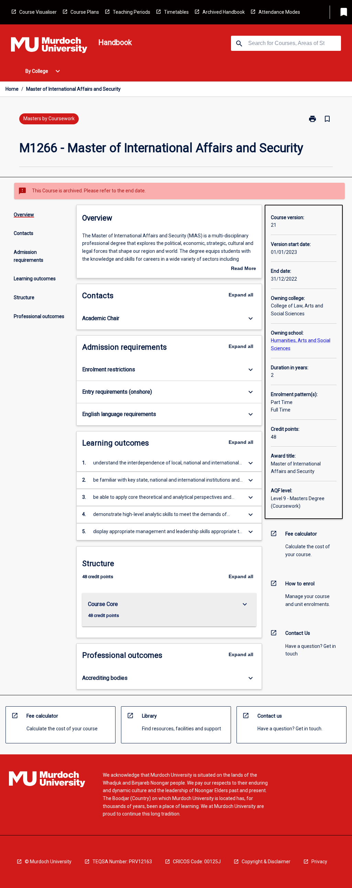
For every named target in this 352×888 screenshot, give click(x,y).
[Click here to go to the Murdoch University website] (49, 46)
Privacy (319, 861)
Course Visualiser (38, 12)
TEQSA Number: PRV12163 (122, 861)
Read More (243, 269)
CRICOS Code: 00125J (197, 861)
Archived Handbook (223, 12)
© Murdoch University (48, 861)
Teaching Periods (131, 12)
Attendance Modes (279, 12)
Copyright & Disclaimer (266, 861)
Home (12, 89)
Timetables (176, 12)
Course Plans (84, 12)
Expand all (241, 294)
